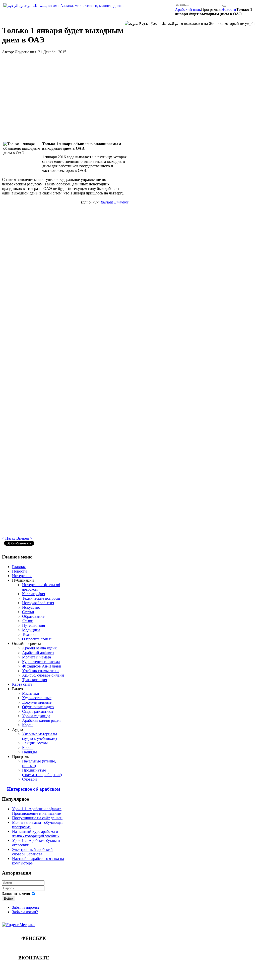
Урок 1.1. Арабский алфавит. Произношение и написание (36, 811)
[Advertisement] (65, 98)
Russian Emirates (114, 202)
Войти (8, 898)
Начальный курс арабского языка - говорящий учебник (35, 833)
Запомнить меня (16, 893)
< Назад (8, 538)
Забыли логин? (25, 912)
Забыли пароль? (25, 907)
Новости (228, 9)
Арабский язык (188, 9)
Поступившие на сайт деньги (37, 818)
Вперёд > (24, 538)
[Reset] (224, 6)
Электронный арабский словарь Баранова (32, 851)
